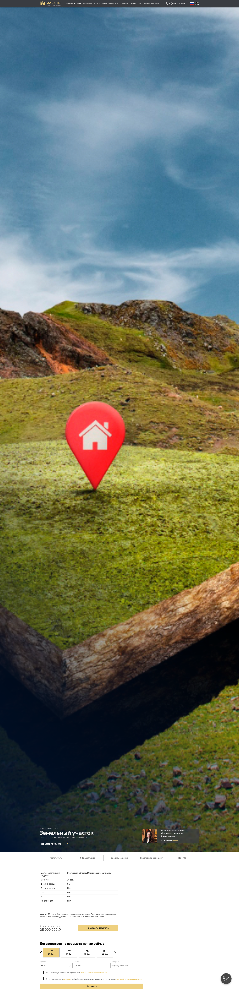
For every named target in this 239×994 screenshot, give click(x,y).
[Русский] (192, 3)
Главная (69, 3)
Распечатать (56, 858)
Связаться (167, 840)
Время (43, 962)
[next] (115, 953)
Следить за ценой (119, 858)
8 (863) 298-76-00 (177, 3)
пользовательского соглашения (94, 973)
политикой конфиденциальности (128, 979)
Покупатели (87, 3)
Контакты (155, 3)
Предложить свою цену (151, 858)
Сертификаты (135, 3)
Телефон (114, 962)
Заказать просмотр (51, 843)
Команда (124, 3)
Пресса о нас (113, 3)
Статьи (104, 3)
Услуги (97, 3)
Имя (77, 962)
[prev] (41, 953)
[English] (197, 3)
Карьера (146, 3)
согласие (67, 979)
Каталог (77, 3)
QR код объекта (87, 858)
